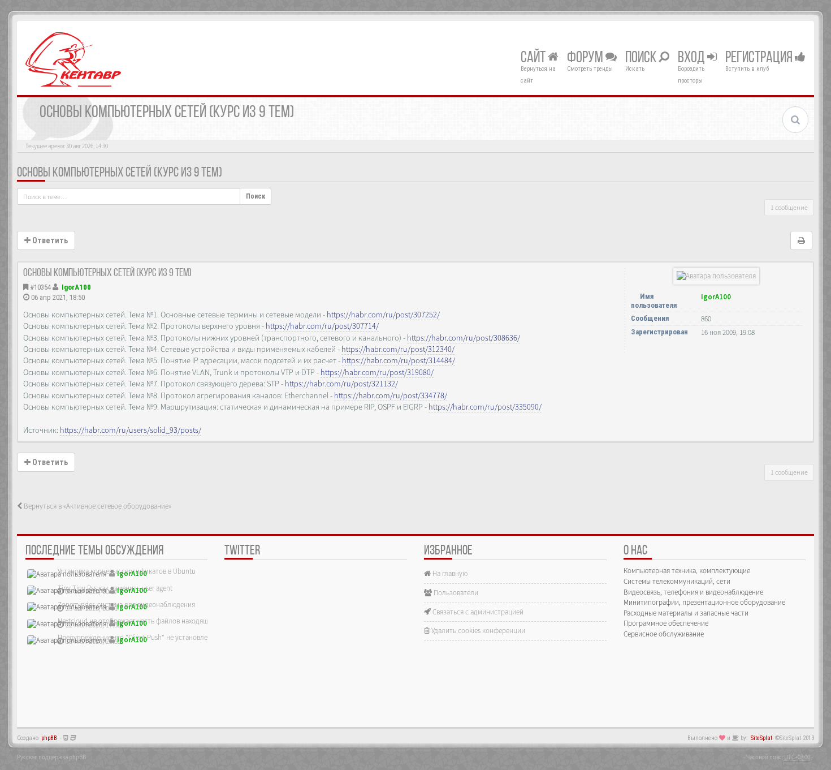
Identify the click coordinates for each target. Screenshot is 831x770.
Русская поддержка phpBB (51, 757)
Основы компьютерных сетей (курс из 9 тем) (119, 173)
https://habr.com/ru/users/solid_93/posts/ (130, 430)
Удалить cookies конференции (477, 630)
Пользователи (455, 592)
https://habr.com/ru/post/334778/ (390, 395)
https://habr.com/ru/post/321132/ (341, 383)
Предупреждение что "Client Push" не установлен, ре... (142, 637)
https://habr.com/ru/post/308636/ (463, 338)
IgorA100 (76, 287)
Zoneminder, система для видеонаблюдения (126, 604)
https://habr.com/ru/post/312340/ (398, 349)
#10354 (40, 287)
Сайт (534, 58)
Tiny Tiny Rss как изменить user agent (115, 588)
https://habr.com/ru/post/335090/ (485, 407)
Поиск (642, 58)
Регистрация (760, 58)
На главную (449, 573)
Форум (586, 58)
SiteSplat (761, 738)
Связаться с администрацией (477, 612)
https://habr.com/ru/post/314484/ (398, 360)
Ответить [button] (49, 240)
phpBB (49, 738)
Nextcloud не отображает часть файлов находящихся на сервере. (158, 621)
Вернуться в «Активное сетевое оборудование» (96, 506)
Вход (692, 58)
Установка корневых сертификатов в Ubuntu (127, 571)
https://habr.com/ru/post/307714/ (322, 326)
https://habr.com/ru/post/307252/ (383, 314)
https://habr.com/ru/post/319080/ (377, 372)
